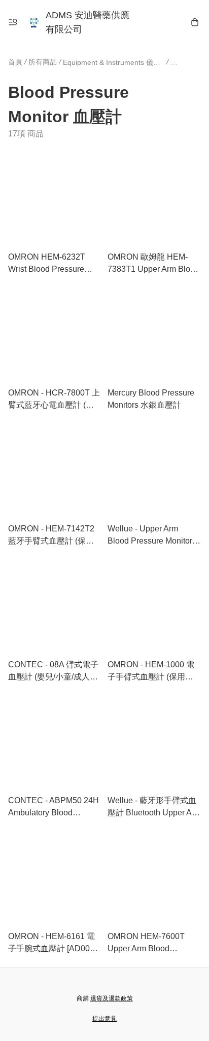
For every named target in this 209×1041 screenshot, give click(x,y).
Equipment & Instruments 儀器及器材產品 (113, 62)
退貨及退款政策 (111, 998)
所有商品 (42, 62)
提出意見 (104, 1018)
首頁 (15, 62)
